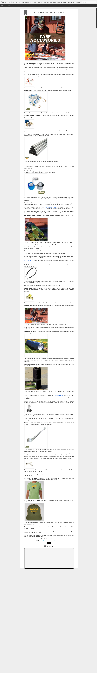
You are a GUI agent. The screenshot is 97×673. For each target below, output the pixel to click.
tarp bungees (59, 540)
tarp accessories (52, 540)
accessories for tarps (44, 540)
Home (9, 5)
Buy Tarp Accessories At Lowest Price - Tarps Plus (49, 12)
